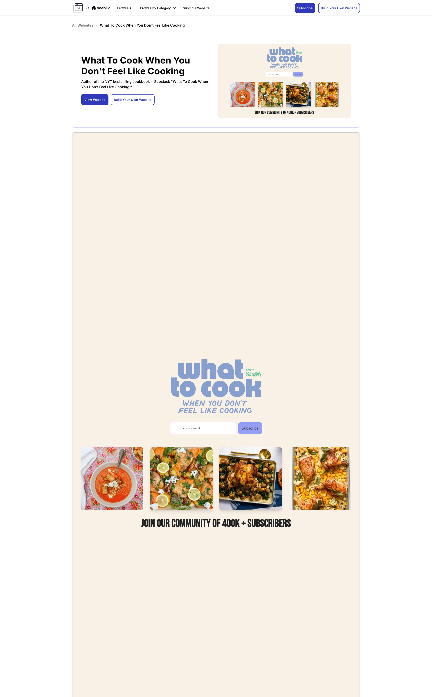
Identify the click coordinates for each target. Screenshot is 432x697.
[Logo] (91, 7)
